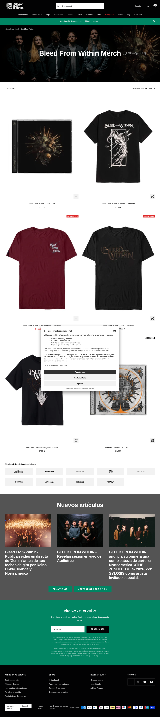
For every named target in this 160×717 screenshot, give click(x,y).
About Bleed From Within (92, 589)
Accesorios (59, 15)
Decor (70, 15)
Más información (91, 21)
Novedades (23, 15)
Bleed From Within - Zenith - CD (42, 204)
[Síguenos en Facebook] (131, 681)
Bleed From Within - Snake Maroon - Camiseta (42, 326)
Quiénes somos (97, 680)
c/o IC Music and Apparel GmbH (59, 707)
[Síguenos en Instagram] (137, 681)
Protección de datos (57, 688)
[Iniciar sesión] (148, 6)
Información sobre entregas (16, 688)
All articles (60, 589)
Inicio (7, 29)
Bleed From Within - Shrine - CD (118, 447)
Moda (99, 15)
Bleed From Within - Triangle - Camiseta (42, 447)
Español (138, 6)
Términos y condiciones (59, 684)
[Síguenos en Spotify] (151, 681)
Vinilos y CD (37, 15)
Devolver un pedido (13, 692)
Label (120, 15)
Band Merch (14, 29)
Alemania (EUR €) (10, 707)
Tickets (79, 15)
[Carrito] (153, 6)
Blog (128, 15)
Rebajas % (109, 15)
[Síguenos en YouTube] (144, 681)
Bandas (89, 15)
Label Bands (95, 684)
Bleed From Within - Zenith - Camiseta (118, 326)
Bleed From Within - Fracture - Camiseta (118, 204)
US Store (138, 15)
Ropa (48, 15)
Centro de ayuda (11, 680)
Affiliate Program (97, 688)
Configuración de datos (58, 692)
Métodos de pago (12, 684)
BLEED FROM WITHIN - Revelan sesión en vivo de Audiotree (79, 556)
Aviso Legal (54, 680)
